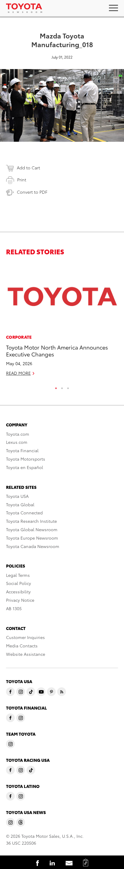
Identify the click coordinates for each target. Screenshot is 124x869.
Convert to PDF (32, 192)
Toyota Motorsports (25, 459)
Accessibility (18, 592)
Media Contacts (22, 646)
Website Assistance (25, 654)
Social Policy (18, 583)
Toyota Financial (22, 450)
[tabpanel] (62, 322)
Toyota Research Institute (31, 521)
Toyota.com (17, 434)
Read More (18, 373)
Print (21, 180)
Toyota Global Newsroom (31, 529)
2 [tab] (62, 386)
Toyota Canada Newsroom (32, 546)
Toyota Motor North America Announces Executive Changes (57, 350)
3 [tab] (68, 386)
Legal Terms (18, 575)
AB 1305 (14, 608)
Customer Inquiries (25, 637)
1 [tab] (55, 386)
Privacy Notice (20, 600)
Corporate (19, 337)
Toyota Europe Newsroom (32, 538)
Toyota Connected (24, 513)
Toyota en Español (24, 467)
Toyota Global (20, 504)
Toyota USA (17, 496)
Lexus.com (16, 442)
